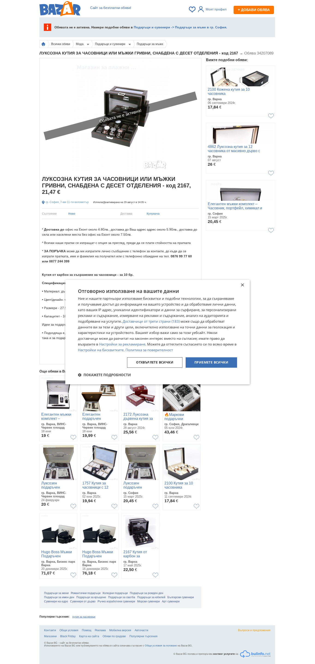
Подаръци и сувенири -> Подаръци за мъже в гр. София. (180, 27)
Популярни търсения (143, 636)
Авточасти (141, 630)
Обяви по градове (114, 636)
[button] (104, 374)
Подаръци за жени (56, 593)
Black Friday (68, 636)
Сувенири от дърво (82, 601)
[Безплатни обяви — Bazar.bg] (59, 9)
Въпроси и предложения (254, 630)
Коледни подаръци (115, 593)
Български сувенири (180, 597)
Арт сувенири (171, 601)
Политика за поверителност (149, 350)
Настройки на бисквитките (101, 350)
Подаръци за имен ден (59, 597)
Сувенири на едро (56, 601)
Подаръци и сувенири (110, 44)
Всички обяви (60, 44)
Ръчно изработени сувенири (116, 601)
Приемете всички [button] (211, 362)
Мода (80, 44)
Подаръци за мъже (150, 44)
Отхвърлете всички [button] (154, 362)
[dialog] (157, 332)
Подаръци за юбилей (151, 597)
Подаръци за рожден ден (146, 593)
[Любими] (192, 9)
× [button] (242, 285)
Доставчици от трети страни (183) (151, 321)
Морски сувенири (148, 601)
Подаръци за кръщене (91, 597)
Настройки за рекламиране (122, 344)
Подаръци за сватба (121, 597)
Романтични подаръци (86, 593)
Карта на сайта (89, 636)
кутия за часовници (83, 616)
